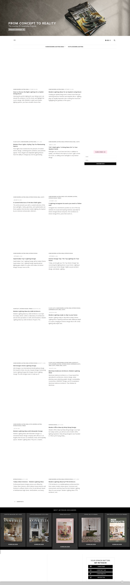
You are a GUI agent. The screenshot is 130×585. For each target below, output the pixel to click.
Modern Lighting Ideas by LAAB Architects (27, 311)
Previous (2, 528)
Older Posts (20, 501)
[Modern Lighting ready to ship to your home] (65, 289)
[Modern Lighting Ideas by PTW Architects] (65, 459)
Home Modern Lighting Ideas (54, 46)
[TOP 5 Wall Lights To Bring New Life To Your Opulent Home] (65, 122)
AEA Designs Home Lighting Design (24, 366)
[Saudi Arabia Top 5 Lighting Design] (29, 233)
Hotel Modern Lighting (75, 46)
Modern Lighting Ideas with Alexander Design (28, 431)
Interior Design (68, 141)
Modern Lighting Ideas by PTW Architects (62, 482)
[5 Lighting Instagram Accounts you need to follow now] (65, 177)
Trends (59, 198)
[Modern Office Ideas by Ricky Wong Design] (65, 405)
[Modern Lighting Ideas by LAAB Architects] (29, 289)
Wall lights (76, 141)
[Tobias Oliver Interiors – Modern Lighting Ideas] (29, 459)
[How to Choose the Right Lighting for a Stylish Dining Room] (29, 69)
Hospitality (16, 308)
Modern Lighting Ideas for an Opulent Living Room (65, 92)
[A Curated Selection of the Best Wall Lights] (29, 177)
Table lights (52, 365)
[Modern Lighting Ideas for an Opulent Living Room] (65, 69)
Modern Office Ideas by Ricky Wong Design (62, 427)
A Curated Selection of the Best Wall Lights (27, 202)
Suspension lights (53, 309)
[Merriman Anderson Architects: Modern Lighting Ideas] (65, 343)
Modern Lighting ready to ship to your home (63, 315)
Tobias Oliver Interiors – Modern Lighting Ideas (28, 482)
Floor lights (16, 141)
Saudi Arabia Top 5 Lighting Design (24, 259)
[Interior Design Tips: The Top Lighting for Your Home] (65, 233)
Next (127, 528)
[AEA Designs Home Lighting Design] (29, 343)
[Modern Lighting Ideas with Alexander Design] (29, 405)
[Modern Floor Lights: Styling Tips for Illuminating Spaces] (29, 122)
